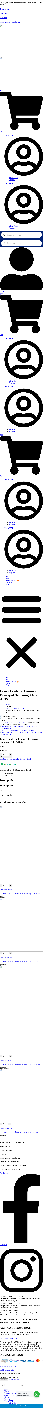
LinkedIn (16, 759)
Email (29, 759)
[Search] (22, 1385)
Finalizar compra (14, 1379)
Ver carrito (4, 1379)
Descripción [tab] (8, 774)
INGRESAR (8, 1401)
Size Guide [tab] (8, 776)
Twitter (9, 759)
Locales (7, 584)
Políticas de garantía (7, 1370)
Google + (23, 759)
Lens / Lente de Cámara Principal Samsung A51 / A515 (21, 1132)
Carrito (6, 1397)
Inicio (6, 576)
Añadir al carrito (6, 757)
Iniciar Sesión (13, 178)
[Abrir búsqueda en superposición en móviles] (21, 235)
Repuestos (8, 722)
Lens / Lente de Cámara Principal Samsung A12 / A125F (21, 961)
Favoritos (7, 1399)
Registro (12, 180)
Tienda (6, 578)
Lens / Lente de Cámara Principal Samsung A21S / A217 (21, 1064)
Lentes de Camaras (20, 722)
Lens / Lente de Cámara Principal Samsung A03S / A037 (21, 894)
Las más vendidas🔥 (11, 580)
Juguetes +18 (9, 582)
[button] (21, 631)
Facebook (3, 759)
